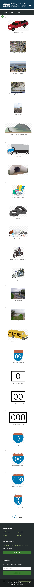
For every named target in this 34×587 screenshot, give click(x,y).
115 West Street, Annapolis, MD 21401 (15, 545)
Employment (6, 532)
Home (6, 12)
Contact (17, 553)
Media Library (16, 12)
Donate (19, 535)
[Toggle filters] (2, 16)
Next (20, 517)
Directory (5, 535)
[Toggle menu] (30, 5)
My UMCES (20, 532)
